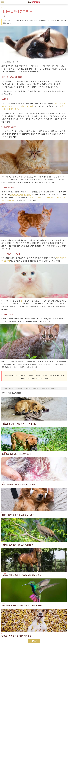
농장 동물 (3, 573)
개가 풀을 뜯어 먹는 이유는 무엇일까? (16, 454)
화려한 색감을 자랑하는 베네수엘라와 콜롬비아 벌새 (22, 605)
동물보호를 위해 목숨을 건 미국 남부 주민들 (18, 424)
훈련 (2, 7)
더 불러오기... (34, 641)
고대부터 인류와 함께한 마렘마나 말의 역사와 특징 (21, 575)
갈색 (22, 301)
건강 (2, 482)
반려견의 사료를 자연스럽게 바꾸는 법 (16, 636)
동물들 (3, 422)
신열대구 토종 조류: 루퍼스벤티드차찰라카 (18, 545)
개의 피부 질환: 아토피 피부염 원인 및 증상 (18, 484)
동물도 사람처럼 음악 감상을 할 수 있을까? (18, 515)
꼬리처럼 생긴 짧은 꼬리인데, (20, 194)
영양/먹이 (3, 452)
